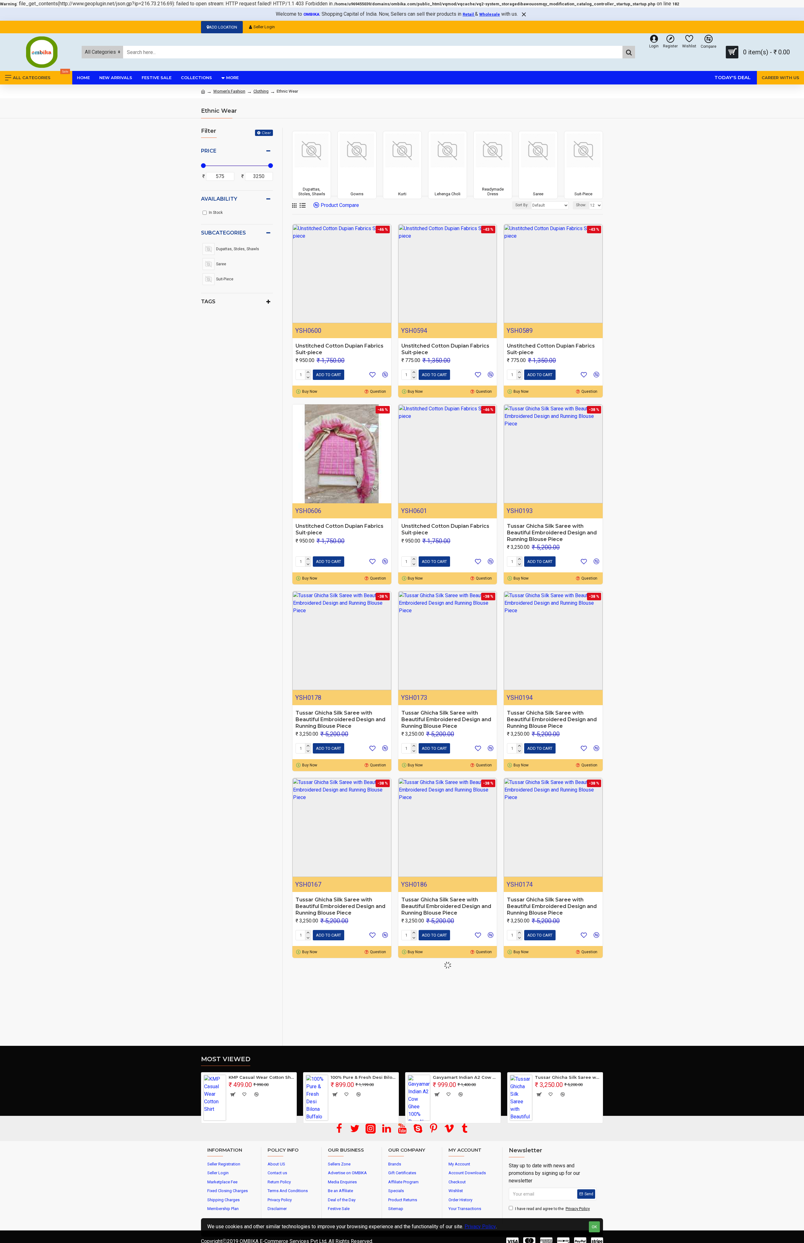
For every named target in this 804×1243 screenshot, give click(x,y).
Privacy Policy (480, 1226)
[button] (399, 1124)
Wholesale (489, 14)
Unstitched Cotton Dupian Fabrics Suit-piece (339, 349)
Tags (208, 302)
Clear (266, 132)
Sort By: (522, 205)
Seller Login (264, 26)
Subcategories (223, 233)
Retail (469, 14)
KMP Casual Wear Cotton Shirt (261, 1077)
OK (594, 1226)
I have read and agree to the (552, 1208)
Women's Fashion (229, 91)
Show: (581, 205)
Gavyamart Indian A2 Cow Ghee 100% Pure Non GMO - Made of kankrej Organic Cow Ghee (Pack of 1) (465, 1077)
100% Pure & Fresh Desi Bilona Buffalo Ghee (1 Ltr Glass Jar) (363, 1077)
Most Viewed (225, 1059)
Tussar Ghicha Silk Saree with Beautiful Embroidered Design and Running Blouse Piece (552, 532)
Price (208, 151)
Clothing (261, 91)
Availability (219, 199)
